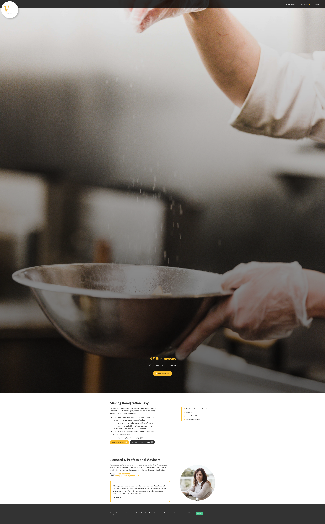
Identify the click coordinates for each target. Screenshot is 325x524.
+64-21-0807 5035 (123, 474)
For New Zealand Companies (193, 416)
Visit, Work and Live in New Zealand (196, 409)
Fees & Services (118, 442)
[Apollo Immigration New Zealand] (9, 9)
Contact (317, 4)
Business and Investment (192, 419)
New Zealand (290, 4)
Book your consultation (141, 442)
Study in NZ (188, 412)
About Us (304, 4)
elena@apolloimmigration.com (127, 476)
